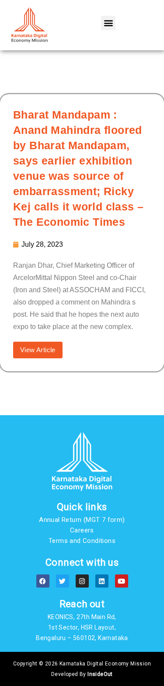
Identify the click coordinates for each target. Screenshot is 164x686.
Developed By (82, 674)
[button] (108, 23)
